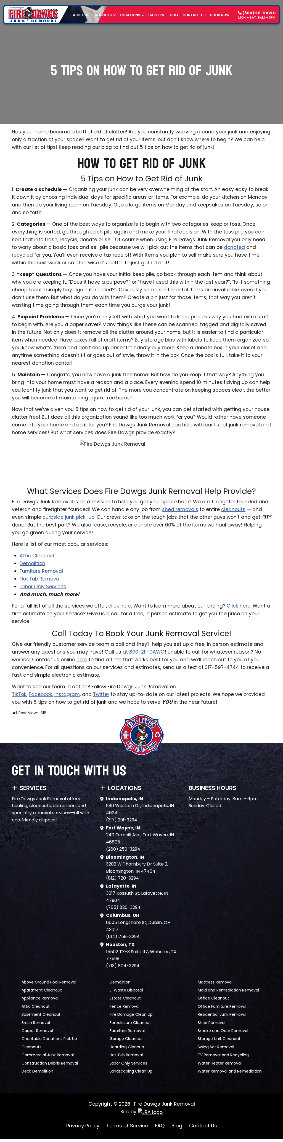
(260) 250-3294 (123, 849)
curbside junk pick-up (68, 517)
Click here (238, 606)
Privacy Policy (82, 1125)
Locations (130, 15)
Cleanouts (31, 1047)
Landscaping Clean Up (131, 1071)
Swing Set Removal (216, 1047)
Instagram (67, 694)
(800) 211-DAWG (259, 12)
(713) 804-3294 (122, 966)
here (81, 659)
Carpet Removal (37, 1030)
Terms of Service (127, 1125)
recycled (22, 255)
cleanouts (233, 509)
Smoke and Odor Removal (223, 1030)
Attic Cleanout (37, 555)
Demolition (32, 563)
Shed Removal (211, 1022)
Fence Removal (124, 1006)
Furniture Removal (41, 571)
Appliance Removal (40, 998)
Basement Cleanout (41, 1014)
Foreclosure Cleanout (130, 1022)
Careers (156, 15)
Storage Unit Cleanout (219, 1038)
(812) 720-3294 (122, 878)
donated (234, 247)
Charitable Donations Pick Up (49, 1038)
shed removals (180, 509)
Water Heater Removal (220, 1063)
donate (143, 525)
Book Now (220, 15)
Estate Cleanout (125, 998)
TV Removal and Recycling (223, 1055)
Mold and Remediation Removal (228, 990)
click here (119, 606)
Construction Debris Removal (50, 1063)
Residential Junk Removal (222, 1014)
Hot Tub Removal (40, 579)
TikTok (19, 694)
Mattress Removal (215, 982)
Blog (173, 15)
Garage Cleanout (126, 1038)
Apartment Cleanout (42, 990)
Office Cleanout (213, 998)
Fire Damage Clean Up (131, 1014)
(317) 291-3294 (121, 820)
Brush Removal (36, 1022)
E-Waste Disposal (126, 990)
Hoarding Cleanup (127, 1047)
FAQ (160, 1125)
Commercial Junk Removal (48, 1055)
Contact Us (194, 15)
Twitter (101, 694)
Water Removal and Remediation (230, 1071)
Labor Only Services (43, 586)
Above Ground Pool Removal (49, 982)
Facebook (40, 694)
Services (103, 15)
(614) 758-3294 (123, 936)
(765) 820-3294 (123, 907)
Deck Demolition (37, 1071)
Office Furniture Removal (222, 1006)
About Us (82, 15)
